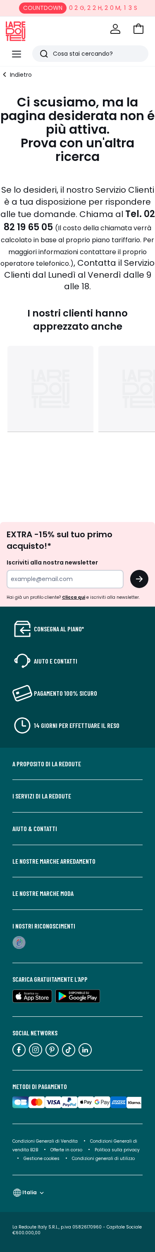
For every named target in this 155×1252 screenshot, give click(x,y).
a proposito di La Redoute (46, 764)
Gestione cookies (42, 1158)
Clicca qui (73, 597)
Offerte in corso (66, 1150)
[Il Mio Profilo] (115, 29)
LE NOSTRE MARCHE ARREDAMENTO (53, 861)
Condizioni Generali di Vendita (45, 1141)
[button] (138, 29)
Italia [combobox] (29, 1192)
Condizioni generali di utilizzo (103, 1158)
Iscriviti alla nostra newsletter (52, 562)
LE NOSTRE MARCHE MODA (43, 893)
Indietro (21, 75)
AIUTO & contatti (34, 828)
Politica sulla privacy (117, 1150)
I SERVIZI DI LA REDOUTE (41, 796)
